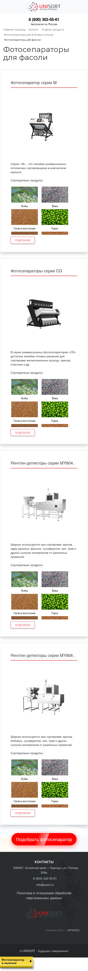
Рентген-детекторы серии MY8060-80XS (48, 655)
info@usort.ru (45, 885)
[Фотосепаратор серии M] (44, 125)
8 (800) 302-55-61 (44, 19)
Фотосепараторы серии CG (36, 271)
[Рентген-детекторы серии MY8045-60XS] (44, 506)
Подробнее (22, 240)
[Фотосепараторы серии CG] (44, 313)
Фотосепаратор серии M (34, 82)
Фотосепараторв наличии (13, 961)
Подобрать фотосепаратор (44, 839)
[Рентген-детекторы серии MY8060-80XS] (44, 698)
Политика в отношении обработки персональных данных (44, 895)
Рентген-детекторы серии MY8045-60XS (48, 463)
